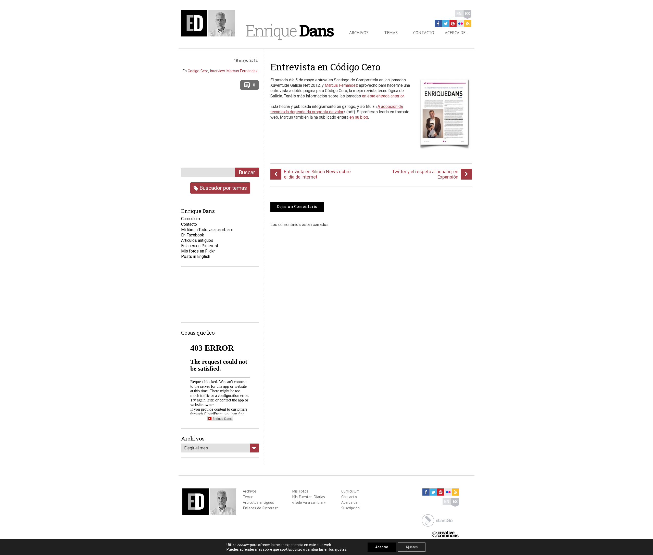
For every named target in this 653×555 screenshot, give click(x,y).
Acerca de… (457, 32)
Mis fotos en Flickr (198, 251)
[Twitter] (445, 23)
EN (459, 13)
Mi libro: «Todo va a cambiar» (207, 229)
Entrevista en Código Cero (325, 67)
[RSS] (467, 23)
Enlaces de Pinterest (260, 507)
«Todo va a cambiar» (308, 502)
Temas (391, 32)
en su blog (358, 117)
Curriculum (190, 218)
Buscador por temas (222, 188)
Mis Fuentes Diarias (308, 496)
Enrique (289, 30)
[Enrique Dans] (209, 23)
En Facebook (192, 235)
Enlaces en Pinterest (199, 245)
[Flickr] (460, 23)
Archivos (359, 32)
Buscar (247, 172)
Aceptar (381, 547)
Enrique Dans (222, 418)
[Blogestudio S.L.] (437, 520)
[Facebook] (438, 23)
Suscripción (350, 507)
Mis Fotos (300, 491)
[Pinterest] (453, 23)
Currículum (350, 491)
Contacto (423, 32)
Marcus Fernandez (242, 71)
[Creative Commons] (445, 533)
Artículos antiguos (197, 240)
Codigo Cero (198, 71)
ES (467, 13)
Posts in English (195, 256)
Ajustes (412, 547)
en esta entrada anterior (383, 96)
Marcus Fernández (341, 85)
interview (217, 71)
